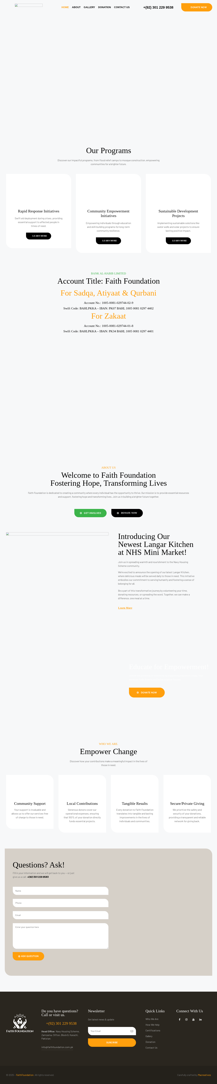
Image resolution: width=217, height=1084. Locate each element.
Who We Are (152, 1018)
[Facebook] (179, 1019)
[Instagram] (186, 1019)
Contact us (122, 7)
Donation (104, 7)
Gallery (89, 7)
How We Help (152, 1024)
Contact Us (151, 1047)
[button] (196, 7)
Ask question (30, 956)
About (76, 7)
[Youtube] (193, 1019)
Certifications (153, 1030)
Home (65, 7)
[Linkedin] (200, 1019)
